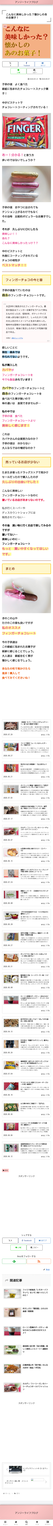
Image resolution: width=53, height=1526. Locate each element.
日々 (6, 1170)
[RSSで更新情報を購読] (39, 1261)
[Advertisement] (26, 1204)
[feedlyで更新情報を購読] (14, 1261)
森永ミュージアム (17, 338)
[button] (35, 71)
